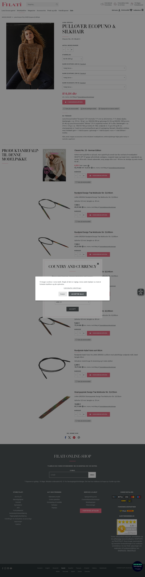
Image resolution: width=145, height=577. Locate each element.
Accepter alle (77, 294)
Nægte (62, 294)
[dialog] (72, 289)
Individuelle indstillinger (72, 288)
